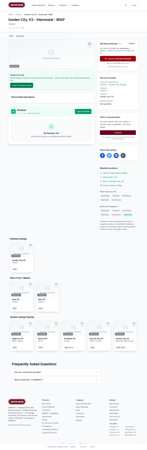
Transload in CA (130, 429)
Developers (80, 417)
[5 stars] (19, 28)
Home (10, 14)
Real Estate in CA (130, 435)
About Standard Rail (83, 404)
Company (75, 5)
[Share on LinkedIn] (116, 155)
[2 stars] (12, 28)
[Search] (126, 5)
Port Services (116, 200)
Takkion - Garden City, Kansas (113, 84)
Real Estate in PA (130, 432)
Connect (118, 132)
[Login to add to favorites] (89, 44)
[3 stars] (14, 28)
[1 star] (9, 28)
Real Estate (105, 200)
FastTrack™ (46, 410)
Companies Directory (50, 429)
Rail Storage (105, 196)
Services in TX (114, 435)
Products (62, 5)
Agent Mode (46, 417)
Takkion (103, 90)
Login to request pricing (21, 85)
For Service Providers (50, 423)
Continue (73, 447)
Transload (115, 196)
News (78, 410)
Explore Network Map (112, 185)
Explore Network (38, 5)
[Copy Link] (123, 155)
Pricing (44, 420)
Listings (18, 14)
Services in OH (115, 432)
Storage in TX (114, 427)
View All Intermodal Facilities (115, 173)
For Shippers (47, 426)
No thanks (83, 447)
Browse (51, 5)
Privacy (92, 447)
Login (134, 5)
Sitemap (79, 420)
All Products (46, 404)
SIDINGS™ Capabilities (50, 413)
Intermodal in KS (110, 177)
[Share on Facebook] (102, 155)
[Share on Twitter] (109, 155)
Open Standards (82, 407)
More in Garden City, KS (113, 181)
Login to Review (83, 111)
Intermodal (127, 215)
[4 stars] (17, 28)
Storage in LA (114, 429)
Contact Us (80, 413)
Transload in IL (130, 427)
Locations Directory (49, 433)
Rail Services (126, 196)
